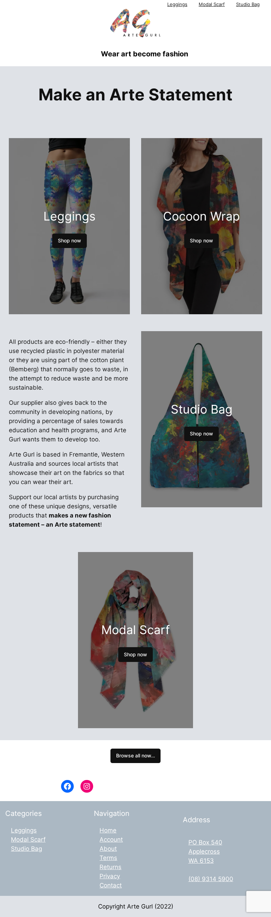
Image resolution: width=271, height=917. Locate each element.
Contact (111, 885)
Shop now (69, 240)
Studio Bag (248, 4)
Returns (110, 866)
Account (111, 839)
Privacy (110, 876)
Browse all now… (135, 755)
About (108, 848)
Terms (108, 857)
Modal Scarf (212, 4)
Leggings (177, 4)
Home (108, 830)
